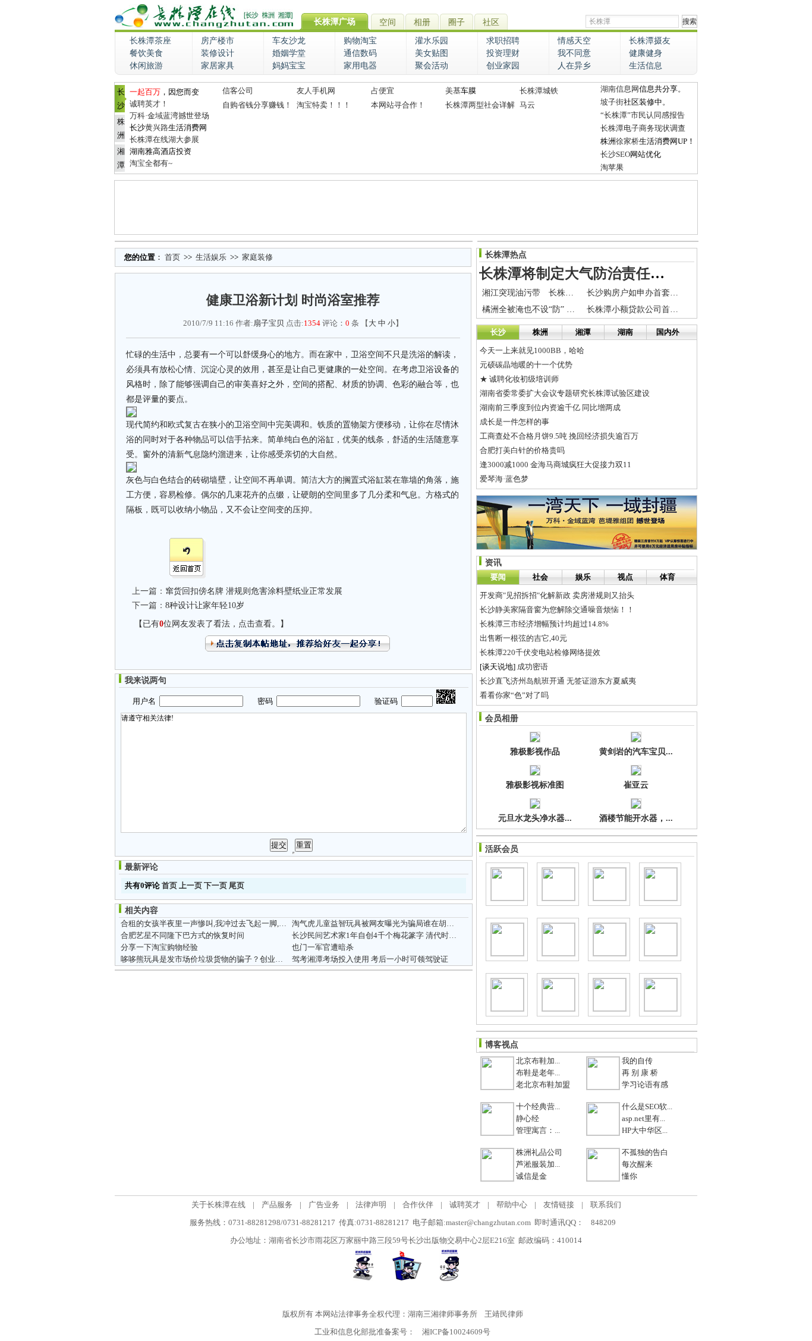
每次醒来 (637, 1164)
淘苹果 (612, 167)
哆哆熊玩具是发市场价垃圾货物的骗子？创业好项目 (209, 959)
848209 (603, 1222)
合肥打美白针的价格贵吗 (522, 450)
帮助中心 (511, 1204)
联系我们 (605, 1204)
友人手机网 (316, 90)
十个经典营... (538, 1106)
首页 (172, 257)
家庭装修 (257, 257)
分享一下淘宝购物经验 (159, 947)
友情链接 (558, 1204)
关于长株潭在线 (218, 1204)
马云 (527, 104)
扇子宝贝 (268, 323)
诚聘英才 (464, 1204)
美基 (453, 90)
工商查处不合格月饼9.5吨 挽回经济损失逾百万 (559, 436)
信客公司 (237, 90)
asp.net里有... (643, 1118)
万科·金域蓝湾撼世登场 (169, 115)
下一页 (215, 885)
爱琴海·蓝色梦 (504, 478)
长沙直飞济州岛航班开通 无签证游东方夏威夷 (558, 680)
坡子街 (612, 101)
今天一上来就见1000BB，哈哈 (532, 350)
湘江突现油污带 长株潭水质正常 (544, 292)
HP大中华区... (645, 1130)
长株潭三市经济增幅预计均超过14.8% (544, 623)
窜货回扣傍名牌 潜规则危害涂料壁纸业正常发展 (253, 591)
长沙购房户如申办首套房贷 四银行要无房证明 (671, 292)
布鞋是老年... (538, 1072)
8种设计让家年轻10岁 (204, 605)
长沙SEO (615, 154)
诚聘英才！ (149, 103)
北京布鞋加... (538, 1060)
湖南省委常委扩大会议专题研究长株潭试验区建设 (565, 393)
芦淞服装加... (538, 1164)
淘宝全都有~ (151, 163)
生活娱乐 (211, 257)
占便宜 (382, 90)
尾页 (236, 885)
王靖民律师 (503, 1313)
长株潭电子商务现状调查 (642, 128)
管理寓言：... (538, 1130)
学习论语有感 (645, 1084)
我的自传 (637, 1060)
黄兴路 (156, 127)
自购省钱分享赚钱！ (257, 104)
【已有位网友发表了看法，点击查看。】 (211, 623)
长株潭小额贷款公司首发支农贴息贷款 (657, 309)
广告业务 (324, 1204)
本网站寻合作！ (398, 104)
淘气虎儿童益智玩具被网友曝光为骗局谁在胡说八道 (381, 923)
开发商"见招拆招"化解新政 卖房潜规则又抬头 (557, 595)
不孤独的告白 (645, 1152)
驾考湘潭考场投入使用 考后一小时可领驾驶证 (370, 959)
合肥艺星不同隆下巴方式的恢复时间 (182, 935)
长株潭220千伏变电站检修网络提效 (540, 652)
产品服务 (277, 1204)
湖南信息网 (619, 88)
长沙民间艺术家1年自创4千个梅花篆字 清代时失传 (378, 935)
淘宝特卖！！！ (324, 104)
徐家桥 (627, 141)
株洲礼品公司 (539, 1152)
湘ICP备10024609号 (456, 1331)
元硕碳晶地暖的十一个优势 (526, 364)
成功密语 (532, 666)
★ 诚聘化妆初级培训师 (519, 378)
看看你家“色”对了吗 (514, 695)
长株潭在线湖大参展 (164, 139)
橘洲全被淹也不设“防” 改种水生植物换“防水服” (569, 309)
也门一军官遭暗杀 (323, 947)
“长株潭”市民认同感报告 (642, 115)
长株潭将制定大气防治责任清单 (579, 273)
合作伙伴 (417, 1204)
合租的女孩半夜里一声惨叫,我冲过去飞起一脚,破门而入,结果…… (231, 923)
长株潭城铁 (539, 90)
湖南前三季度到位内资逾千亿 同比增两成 (550, 407)
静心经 (527, 1118)
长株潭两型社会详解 (480, 104)
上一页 (190, 885)
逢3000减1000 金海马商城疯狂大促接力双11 (555, 464)
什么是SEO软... (647, 1106)
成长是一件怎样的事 (514, 421)
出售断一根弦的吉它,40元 (523, 638)
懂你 (629, 1176)
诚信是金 (531, 1176)
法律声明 (370, 1204)
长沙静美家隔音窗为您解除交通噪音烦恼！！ (557, 609)
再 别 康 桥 (640, 1072)
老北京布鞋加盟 (543, 1084)
